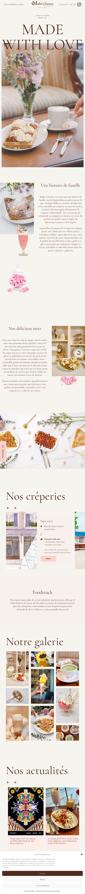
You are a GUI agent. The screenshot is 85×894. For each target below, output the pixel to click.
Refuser (42, 879)
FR (71, 4)
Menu (48, 558)
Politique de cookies (29, 891)
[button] (82, 854)
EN (74, 4)
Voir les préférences (42, 886)
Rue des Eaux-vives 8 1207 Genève (54, 528)
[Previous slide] (8, 508)
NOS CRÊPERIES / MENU (14, 4)
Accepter (42, 873)
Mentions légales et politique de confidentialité (48, 891)
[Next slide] (15, 508)
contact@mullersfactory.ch (56, 609)
